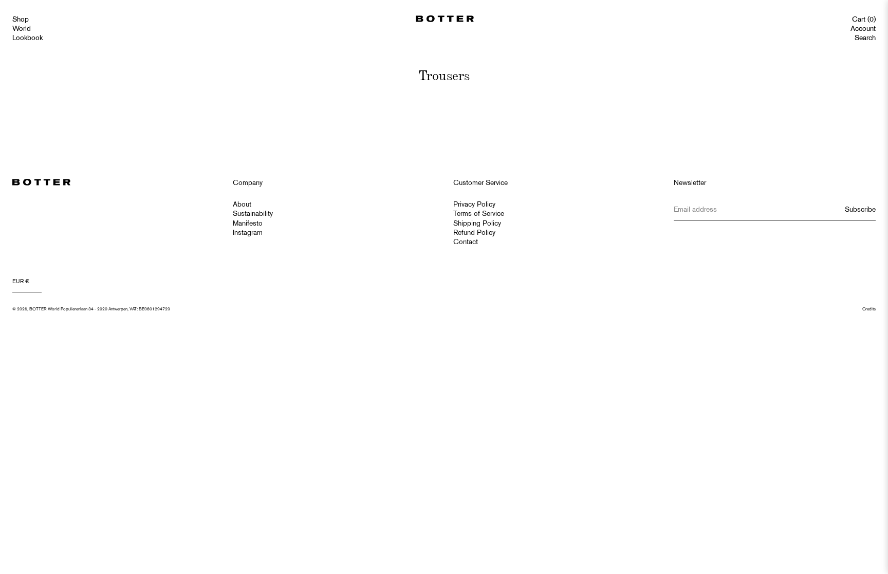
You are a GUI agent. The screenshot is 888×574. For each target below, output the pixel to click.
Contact (465, 242)
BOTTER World (44, 309)
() (864, 20)
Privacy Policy (474, 205)
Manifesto (248, 224)
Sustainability (253, 214)
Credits (869, 309)
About (242, 205)
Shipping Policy (477, 224)
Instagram (248, 233)
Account (863, 29)
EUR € (20, 282)
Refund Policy (474, 233)
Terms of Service (478, 214)
